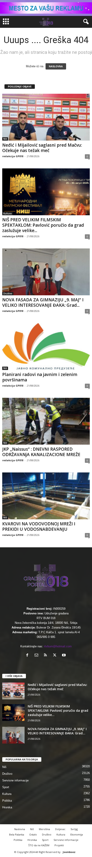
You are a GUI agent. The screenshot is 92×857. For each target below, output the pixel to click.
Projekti (59, 845)
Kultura (7, 213)
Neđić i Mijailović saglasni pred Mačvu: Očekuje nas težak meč (42, 147)
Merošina (44, 829)
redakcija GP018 (12, 156)
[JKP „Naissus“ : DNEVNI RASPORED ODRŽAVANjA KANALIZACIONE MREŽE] (46, 421)
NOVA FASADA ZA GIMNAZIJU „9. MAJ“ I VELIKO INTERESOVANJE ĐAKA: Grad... (43, 302)
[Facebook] (28, 655)
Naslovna (19, 829)
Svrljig (74, 829)
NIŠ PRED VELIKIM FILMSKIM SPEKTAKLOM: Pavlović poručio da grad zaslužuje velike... (43, 225)
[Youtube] (64, 655)
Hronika (7, 807)
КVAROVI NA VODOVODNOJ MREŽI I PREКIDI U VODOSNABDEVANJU (38, 526)
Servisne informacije (15, 780)
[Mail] (37, 655)
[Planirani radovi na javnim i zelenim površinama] (46, 346)
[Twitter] (55, 655)
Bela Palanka (16, 834)
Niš (5, 138)
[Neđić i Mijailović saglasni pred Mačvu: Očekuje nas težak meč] (46, 117)
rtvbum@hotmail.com (58, 646)
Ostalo (33, 834)
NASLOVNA (56, 66)
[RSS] (46, 655)
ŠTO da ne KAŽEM (38, 845)
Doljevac (60, 829)
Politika (7, 800)
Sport (5, 787)
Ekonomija (76, 834)
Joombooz (69, 852)
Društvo (7, 293)
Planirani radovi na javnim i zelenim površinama (39, 377)
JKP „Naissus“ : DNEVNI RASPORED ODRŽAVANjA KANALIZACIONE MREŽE (41, 451)
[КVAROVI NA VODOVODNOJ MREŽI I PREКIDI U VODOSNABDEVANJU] (46, 495)
